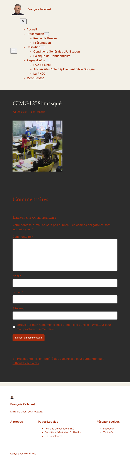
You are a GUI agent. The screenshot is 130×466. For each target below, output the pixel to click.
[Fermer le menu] (23, 21)
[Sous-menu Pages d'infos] (47, 60)
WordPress (30, 453)
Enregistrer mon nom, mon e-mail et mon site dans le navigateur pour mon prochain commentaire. (64, 327)
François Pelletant (39, 9)
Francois (40, 111)
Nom (17, 276)
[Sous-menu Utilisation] (42, 47)
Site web (19, 308)
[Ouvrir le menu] (13, 51)
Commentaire (23, 236)
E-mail (18, 292)
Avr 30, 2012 (20, 111)
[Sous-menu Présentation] (46, 34)
